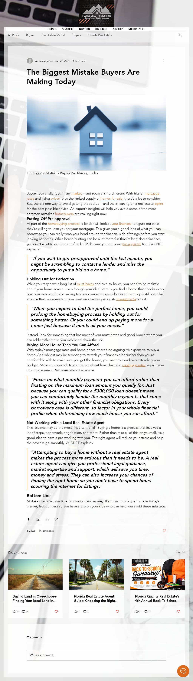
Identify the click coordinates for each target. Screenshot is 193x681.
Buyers (30, 35)
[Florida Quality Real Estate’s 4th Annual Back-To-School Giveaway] (157, 574)
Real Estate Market (53, 35)
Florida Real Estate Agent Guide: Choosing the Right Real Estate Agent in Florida (96, 598)
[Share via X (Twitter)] (38, 519)
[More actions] (164, 61)
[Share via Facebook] (28, 519)
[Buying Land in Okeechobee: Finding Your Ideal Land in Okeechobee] (35, 574)
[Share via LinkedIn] (47, 519)
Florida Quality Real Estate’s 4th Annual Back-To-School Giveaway (157, 598)
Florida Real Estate (100, 35)
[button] (180, 34)
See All (181, 552)
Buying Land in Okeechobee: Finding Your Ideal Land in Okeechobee (35, 598)
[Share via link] (56, 519)
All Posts (13, 35)
